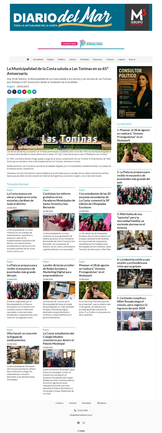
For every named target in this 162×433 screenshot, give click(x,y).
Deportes (97, 59)
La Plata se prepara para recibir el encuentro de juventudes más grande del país (22, 270)
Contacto (59, 403)
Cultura (72, 59)
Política (61, 59)
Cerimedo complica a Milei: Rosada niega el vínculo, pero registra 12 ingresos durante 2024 (132, 303)
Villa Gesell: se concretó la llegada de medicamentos (22, 337)
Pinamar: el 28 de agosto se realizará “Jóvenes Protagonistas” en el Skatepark (94, 270)
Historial (72, 403)
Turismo (110, 59)
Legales (121, 59)
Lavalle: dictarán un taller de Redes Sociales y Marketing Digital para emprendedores (58, 270)
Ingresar (102, 403)
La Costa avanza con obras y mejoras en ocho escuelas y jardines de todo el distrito (22, 198)
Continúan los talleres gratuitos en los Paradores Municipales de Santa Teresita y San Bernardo (59, 200)
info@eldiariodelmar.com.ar (81, 415)
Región (50, 59)
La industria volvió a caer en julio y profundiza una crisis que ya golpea (133, 263)
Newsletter (86, 403)
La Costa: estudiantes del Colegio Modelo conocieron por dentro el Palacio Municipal (58, 338)
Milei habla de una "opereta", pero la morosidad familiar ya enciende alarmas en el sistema (131, 220)
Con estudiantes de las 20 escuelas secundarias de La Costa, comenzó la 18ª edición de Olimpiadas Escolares (95, 200)
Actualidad (38, 59)
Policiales (84, 59)
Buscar (132, 59)
